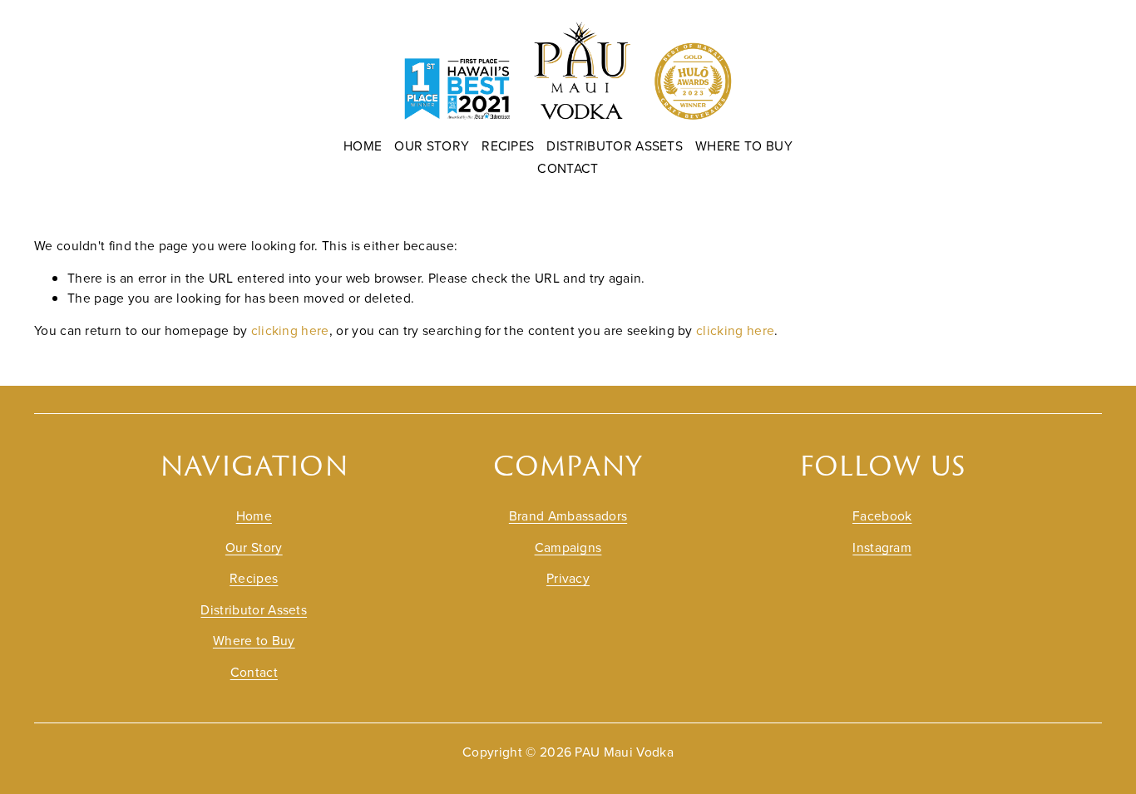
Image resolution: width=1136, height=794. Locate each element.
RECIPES (508, 145)
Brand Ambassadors (568, 515)
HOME (362, 145)
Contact (254, 672)
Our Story (254, 547)
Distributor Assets (253, 609)
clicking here (290, 330)
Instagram (881, 547)
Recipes (254, 578)
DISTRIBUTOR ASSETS (614, 145)
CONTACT (567, 168)
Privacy (568, 578)
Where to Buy (254, 640)
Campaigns (568, 547)
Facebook (882, 515)
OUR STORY (431, 145)
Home (254, 515)
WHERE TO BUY (744, 145)
